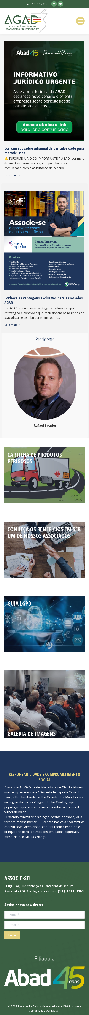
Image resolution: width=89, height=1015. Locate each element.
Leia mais (10, 175)
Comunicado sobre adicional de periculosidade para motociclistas (44, 150)
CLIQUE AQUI (14, 886)
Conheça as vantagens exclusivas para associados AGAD (43, 300)
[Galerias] (44, 704)
